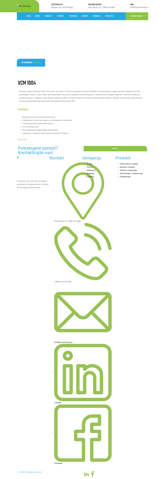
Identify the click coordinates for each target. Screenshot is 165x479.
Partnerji (97, 16)
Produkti (48, 16)
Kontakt (85, 16)
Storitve (60, 16)
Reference (73, 16)
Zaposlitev (109, 16)
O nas (28, 16)
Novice (37, 16)
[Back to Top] (160, 475)
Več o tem (22, 139)
